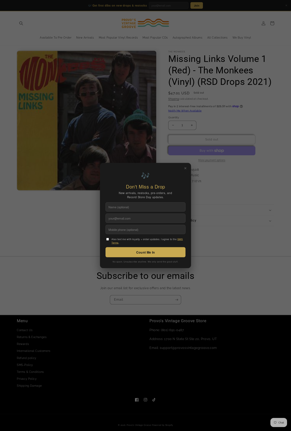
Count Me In (145, 252)
